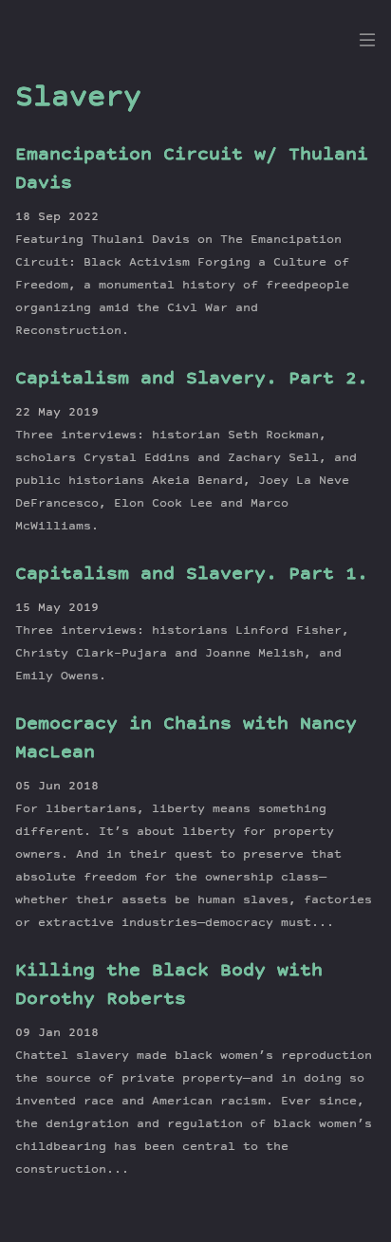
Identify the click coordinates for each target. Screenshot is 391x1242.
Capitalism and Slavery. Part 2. (191, 379)
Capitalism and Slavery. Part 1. (191, 574)
